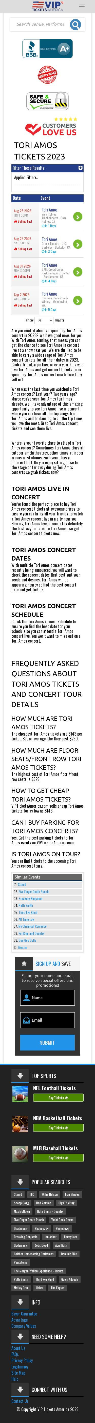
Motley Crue (21, 1287)
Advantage (19, 1320)
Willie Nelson (50, 1194)
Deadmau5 (20, 1228)
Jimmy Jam (70, 1236)
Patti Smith (26, 905)
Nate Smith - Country (50, 1211)
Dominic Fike (69, 1254)
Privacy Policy (22, 1360)
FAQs (15, 1354)
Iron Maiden (72, 1194)
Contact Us (20, 1401)
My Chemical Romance (32, 926)
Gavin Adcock (69, 1279)
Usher (39, 1287)
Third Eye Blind (28, 912)
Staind (22, 884)
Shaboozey (41, 1228)
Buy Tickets (56, 1097)
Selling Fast (24, 221)
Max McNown (22, 1211)
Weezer (22, 947)
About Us (18, 1348)
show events (45, 320)
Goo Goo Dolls (27, 940)
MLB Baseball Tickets (55, 1148)
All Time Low (26, 919)
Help (14, 1379)
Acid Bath (61, 1245)
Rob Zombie (43, 1203)
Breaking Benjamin (30, 898)
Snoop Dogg (21, 1203)
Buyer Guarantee (24, 1314)
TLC (31, 1194)
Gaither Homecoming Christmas (34, 1254)
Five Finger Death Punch (34, 891)
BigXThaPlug (66, 1203)
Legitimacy (19, 1367)
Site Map (18, 1373)
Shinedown (62, 1228)
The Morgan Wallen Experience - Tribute (38, 1271)
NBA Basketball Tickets (57, 1118)
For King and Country (31, 933)
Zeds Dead (41, 1245)
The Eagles (57, 1287)
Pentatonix (20, 1262)
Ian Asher (50, 1236)
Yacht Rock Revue (62, 1219)
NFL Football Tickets (54, 1088)
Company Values (23, 1326)
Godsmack (20, 1245)
